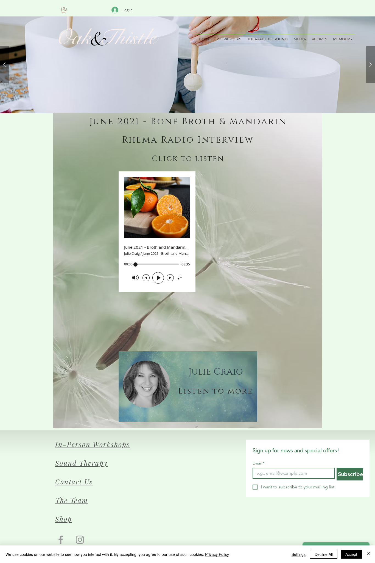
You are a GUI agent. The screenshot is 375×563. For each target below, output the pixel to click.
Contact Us (74, 481)
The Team (71, 500)
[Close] (368, 554)
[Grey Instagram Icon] (79, 539)
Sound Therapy (81, 462)
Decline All (324, 554)
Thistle (124, 37)
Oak (73, 37)
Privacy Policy (217, 554)
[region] (188, 386)
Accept (351, 554)
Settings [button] (299, 554)
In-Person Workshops (92, 444)
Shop (63, 518)
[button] (64, 10)
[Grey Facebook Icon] (60, 539)
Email (258, 463)
